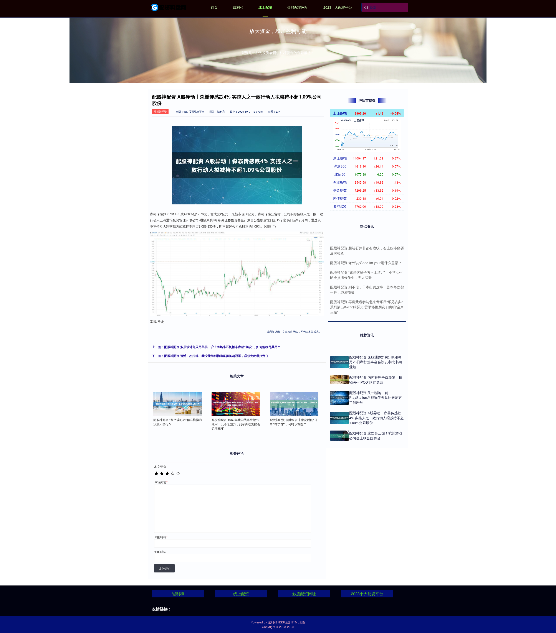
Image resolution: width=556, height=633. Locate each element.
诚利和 (238, 7)
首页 (214, 7)
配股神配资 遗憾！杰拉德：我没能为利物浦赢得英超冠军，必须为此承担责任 (216, 355)
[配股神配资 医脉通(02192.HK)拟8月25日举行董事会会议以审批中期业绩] (339, 362)
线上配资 (265, 7)
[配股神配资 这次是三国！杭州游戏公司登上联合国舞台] (339, 436)
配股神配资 (160, 111)
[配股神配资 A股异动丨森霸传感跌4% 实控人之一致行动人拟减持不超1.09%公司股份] (339, 418)
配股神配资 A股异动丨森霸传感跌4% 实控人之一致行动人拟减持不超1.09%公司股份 (376, 417)
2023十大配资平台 (337, 7)
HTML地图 (298, 622)
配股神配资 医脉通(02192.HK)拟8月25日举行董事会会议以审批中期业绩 (375, 362)
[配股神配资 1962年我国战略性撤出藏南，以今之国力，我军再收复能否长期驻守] (236, 404)
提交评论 (164, 568)
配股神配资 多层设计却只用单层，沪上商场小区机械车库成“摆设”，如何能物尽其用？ (222, 347)
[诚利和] (169, 7)
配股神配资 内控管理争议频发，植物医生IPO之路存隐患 (375, 380)
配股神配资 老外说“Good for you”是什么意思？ (366, 262)
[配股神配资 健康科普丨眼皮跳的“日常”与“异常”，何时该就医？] (294, 404)
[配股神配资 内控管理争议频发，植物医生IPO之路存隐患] (339, 379)
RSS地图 (284, 622)
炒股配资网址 (297, 7)
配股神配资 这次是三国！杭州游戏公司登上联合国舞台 (375, 435)
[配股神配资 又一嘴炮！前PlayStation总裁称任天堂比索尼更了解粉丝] (339, 397)
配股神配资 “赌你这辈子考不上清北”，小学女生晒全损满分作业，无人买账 (366, 275)
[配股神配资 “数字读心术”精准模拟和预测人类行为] (177, 404)
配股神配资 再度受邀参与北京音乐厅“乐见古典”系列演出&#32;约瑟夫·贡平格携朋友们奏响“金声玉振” (367, 307)
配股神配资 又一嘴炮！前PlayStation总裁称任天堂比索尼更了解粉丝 (375, 397)
